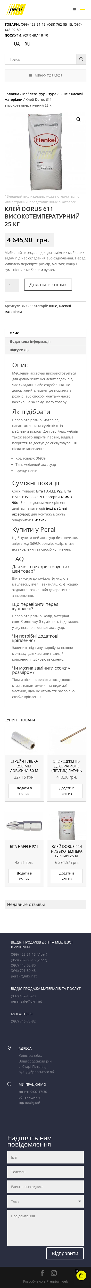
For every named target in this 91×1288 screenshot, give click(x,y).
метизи (40, 520)
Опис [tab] (14, 333)
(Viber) (42, 954)
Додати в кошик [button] (24, 791)
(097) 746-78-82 (23, 1021)
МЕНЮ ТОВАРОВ (49, 75)
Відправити (65, 1253)
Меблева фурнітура (39, 94)
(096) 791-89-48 (23, 970)
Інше (63, 94)
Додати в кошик (48, 284)
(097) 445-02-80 (23, 965)
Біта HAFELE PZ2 (49, 491)
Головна (12, 94)
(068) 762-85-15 (59, 24)
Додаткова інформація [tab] (30, 341)
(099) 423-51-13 (33, 24)
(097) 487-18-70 (35, 35)
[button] (78, 119)
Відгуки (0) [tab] (19, 350)
